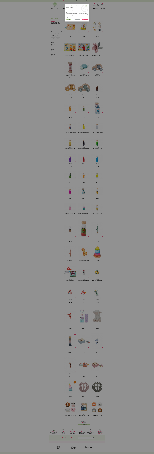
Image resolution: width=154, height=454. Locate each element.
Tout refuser (77, 19)
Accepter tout (84, 19)
